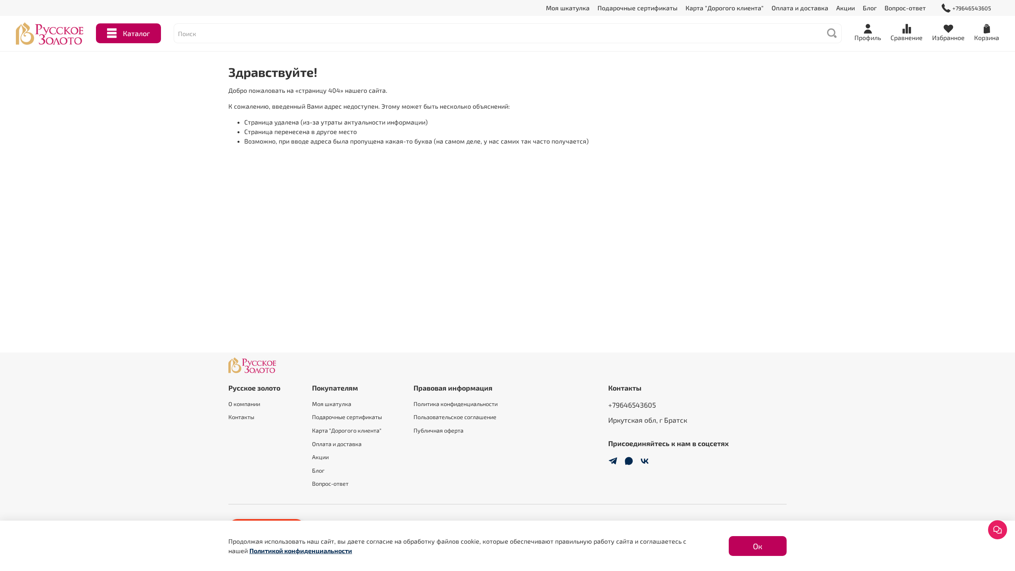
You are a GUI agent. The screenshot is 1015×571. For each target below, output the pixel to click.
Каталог (136, 33)
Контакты (241, 417)
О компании (244, 403)
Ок (757, 546)
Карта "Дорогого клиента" (725, 7)
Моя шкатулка (568, 7)
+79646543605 (971, 8)
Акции (845, 7)
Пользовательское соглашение (455, 417)
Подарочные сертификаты (638, 7)
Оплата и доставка (800, 7)
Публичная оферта (438, 430)
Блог (870, 7)
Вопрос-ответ (905, 7)
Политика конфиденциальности (456, 403)
